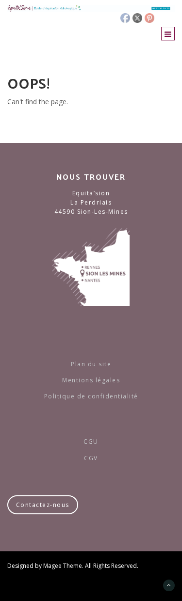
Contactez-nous (42, 505)
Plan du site (91, 364)
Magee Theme (62, 566)
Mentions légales (91, 380)
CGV (91, 458)
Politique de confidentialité (91, 396)
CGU (91, 441)
